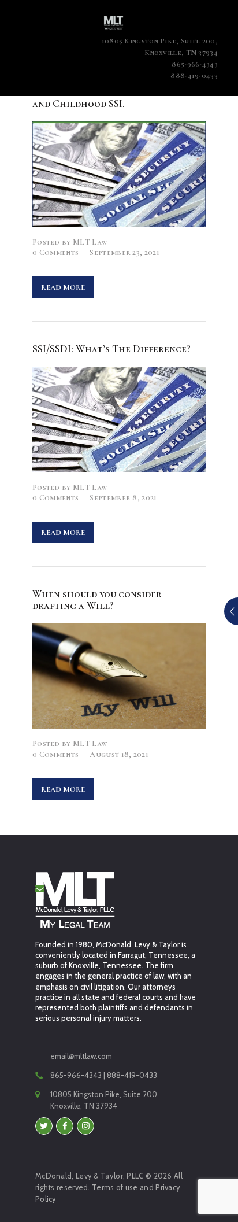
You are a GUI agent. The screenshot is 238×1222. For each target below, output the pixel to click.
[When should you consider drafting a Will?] (104, 676)
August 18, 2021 (119, 754)
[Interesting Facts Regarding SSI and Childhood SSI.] (104, 174)
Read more (63, 287)
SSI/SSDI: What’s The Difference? (111, 349)
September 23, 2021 (124, 252)
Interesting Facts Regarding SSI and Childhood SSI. (111, 97)
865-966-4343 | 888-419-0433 (103, 1075)
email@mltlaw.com (81, 1056)
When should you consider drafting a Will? (97, 599)
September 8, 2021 (123, 498)
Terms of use (115, 1187)
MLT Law (69, 242)
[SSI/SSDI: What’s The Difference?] (104, 419)
